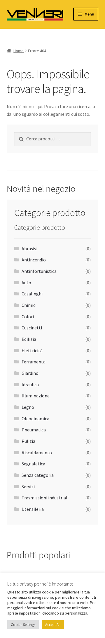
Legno (28, 407)
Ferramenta (34, 362)
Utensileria (33, 509)
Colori (28, 316)
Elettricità (32, 350)
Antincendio (34, 260)
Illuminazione (36, 396)
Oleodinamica (35, 418)
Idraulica (30, 384)
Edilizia (29, 339)
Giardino (30, 373)
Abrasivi (29, 248)
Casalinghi (32, 294)
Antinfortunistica (39, 271)
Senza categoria (38, 475)
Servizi (28, 486)
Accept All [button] (52, 624)
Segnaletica (33, 464)
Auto (26, 282)
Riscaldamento (37, 452)
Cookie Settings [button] (23, 624)
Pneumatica (34, 430)
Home (18, 50)
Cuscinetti (32, 328)
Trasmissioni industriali (45, 498)
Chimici (29, 305)
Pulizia (28, 441)
